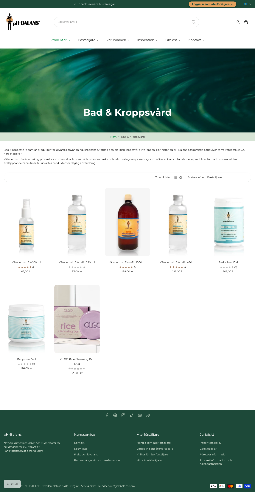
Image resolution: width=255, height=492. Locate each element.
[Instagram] (123, 415)
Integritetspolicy (210, 442)
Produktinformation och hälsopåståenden (216, 462)
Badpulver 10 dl (229, 262)
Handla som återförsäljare (154, 442)
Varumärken (116, 40)
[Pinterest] (115, 415)
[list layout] (176, 177)
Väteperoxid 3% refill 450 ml (178, 262)
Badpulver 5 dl (26, 359)
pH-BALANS (32, 486)
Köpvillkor (80, 448)
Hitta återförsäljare (149, 460)
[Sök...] (193, 22)
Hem (113, 136)
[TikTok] (132, 415)
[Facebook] (107, 415)
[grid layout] (180, 177)
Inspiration (145, 40)
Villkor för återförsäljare (152, 454)
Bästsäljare (86, 40)
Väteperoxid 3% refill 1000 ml (127, 262)
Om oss (171, 40)
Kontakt (194, 40)
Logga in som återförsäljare (155, 448)
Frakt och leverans (86, 454)
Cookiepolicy (208, 448)
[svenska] (245, 4)
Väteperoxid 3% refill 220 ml (77, 262)
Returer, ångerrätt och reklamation (97, 460)
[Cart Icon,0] (246, 22)
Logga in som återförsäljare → (212, 4)
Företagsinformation (213, 454)
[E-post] (140, 415)
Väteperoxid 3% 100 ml (26, 262)
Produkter (58, 40)
